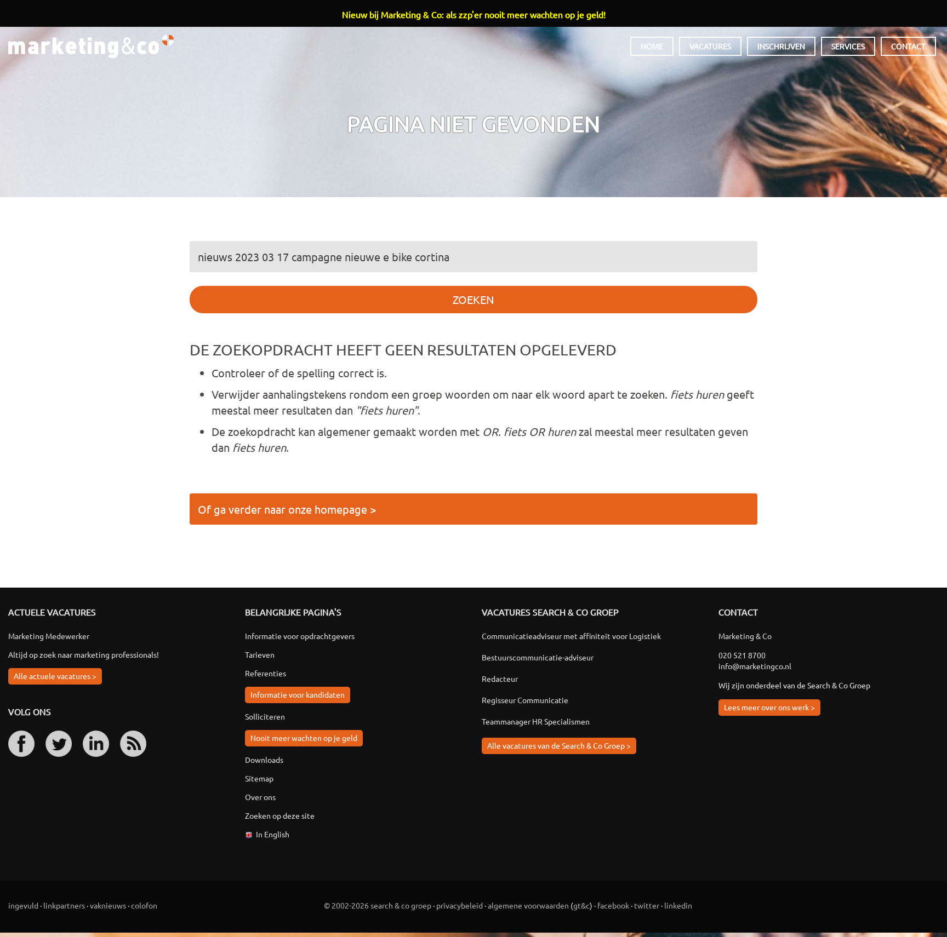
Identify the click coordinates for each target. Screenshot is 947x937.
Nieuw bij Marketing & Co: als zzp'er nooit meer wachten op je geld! (474, 14)
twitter (646, 905)
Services (848, 46)
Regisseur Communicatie (525, 700)
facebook (613, 905)
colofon (144, 905)
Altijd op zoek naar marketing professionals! (83, 654)
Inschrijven (781, 46)
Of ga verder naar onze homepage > (287, 509)
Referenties (265, 673)
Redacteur (500, 678)
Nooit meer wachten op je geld (303, 738)
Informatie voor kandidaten (297, 694)
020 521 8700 (742, 655)
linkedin (678, 905)
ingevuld (23, 905)
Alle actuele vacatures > (55, 676)
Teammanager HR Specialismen (536, 721)
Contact (908, 46)
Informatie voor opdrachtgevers (300, 636)
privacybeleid (459, 905)
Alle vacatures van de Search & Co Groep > (559, 745)
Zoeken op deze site (280, 815)
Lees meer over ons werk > (769, 707)
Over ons (260, 797)
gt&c (581, 905)
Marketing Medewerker (48, 636)
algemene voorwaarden (528, 905)
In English (272, 834)
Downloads (264, 759)
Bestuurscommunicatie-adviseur (538, 657)
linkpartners (64, 905)
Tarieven (260, 654)
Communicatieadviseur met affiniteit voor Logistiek (571, 636)
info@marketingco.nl (754, 666)
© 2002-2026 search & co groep (377, 905)
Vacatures (710, 46)
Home (652, 46)
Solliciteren (265, 716)
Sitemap (259, 778)
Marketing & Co (91, 47)
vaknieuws (108, 905)
